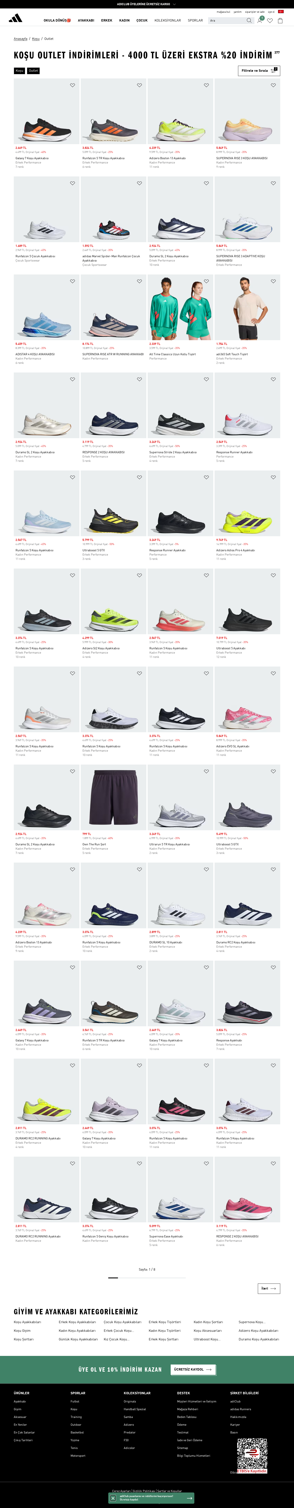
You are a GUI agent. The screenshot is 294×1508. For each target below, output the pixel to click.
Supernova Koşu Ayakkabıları (251, 1323)
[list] (124, 70)
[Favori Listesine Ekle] (72, 86)
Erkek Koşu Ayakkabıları (77, 1322)
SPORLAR (195, 20)
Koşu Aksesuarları (208, 1331)
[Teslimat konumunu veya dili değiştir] (280, 12)
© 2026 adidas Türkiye (147, 1502)
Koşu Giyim (22, 1331)
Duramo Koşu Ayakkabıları (259, 1339)
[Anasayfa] (15, 18)
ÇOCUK (142, 20)
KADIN (124, 20)
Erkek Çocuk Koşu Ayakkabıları (118, 1331)
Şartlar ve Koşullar (169, 1491)
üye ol (271, 12)
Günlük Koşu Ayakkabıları (78, 1339)
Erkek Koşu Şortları (163, 1339)
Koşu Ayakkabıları (27, 1322)
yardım (238, 12)
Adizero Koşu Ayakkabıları (258, 1331)
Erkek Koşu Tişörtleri (165, 1322)
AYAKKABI (86, 20)
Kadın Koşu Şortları (208, 1322)
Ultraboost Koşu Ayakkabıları (206, 1340)
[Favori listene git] (270, 21)
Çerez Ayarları (121, 1491)
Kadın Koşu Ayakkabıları (77, 1331)
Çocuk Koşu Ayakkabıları (122, 1322)
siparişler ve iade (255, 12)
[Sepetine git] (280, 21)
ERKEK (106, 20)
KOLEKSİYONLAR (168, 20)
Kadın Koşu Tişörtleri (165, 1331)
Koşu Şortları (24, 1339)
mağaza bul (223, 12)
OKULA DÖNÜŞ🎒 (57, 20)
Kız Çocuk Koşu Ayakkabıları (115, 1340)
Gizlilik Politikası (144, 1491)
